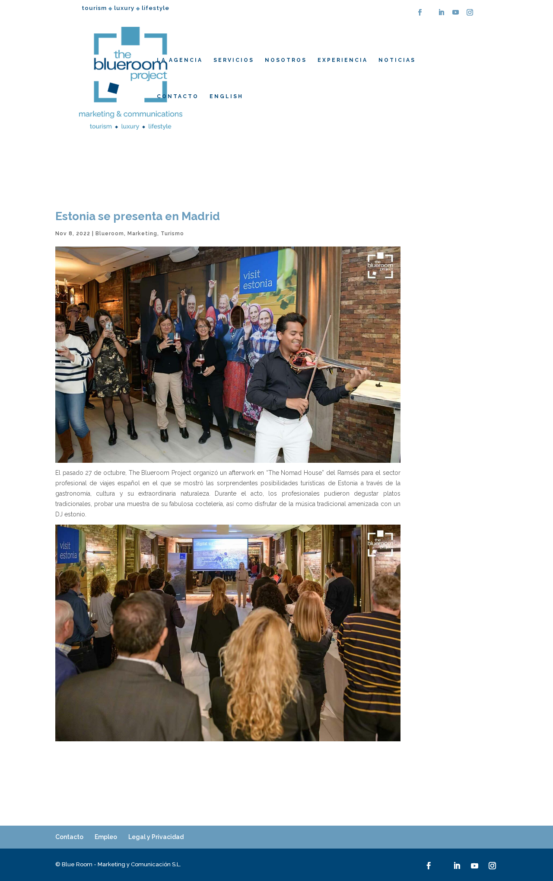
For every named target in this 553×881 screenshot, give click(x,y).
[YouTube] (455, 15)
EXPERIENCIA (343, 60)
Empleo (106, 836)
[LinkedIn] (441, 15)
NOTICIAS (397, 60)
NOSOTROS (286, 60)
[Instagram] (470, 15)
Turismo (172, 234)
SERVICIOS (233, 60)
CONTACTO (178, 96)
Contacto (69, 836)
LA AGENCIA (180, 60)
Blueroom (109, 234)
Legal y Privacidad (156, 836)
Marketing (142, 234)
